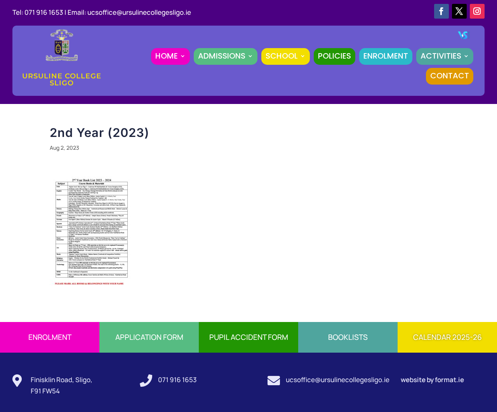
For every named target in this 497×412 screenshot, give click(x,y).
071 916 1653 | (46, 12)
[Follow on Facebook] (441, 11)
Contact (449, 75)
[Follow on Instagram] (477, 11)
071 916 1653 (177, 379)
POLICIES (334, 55)
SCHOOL (282, 55)
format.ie (449, 379)
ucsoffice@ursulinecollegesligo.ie (139, 12)
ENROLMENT (385, 55)
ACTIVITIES (441, 55)
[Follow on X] (459, 11)
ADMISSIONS (221, 55)
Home (166, 55)
